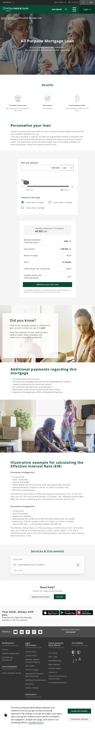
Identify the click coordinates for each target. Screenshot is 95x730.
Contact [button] (59, 596)
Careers (5, 649)
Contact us (52, 672)
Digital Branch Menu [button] (41, 597)
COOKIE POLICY (36, 722)
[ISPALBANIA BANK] (16, 9)
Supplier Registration (11, 653)
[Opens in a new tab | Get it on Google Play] (67, 612)
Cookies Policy (31, 655)
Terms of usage (31, 670)
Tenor (24, 180)
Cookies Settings (32, 688)
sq (83, 2)
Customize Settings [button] (79, 719)
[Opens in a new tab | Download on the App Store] (50, 612)
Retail (3, 18)
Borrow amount (29, 163)
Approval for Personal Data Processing (34, 674)
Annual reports (54, 668)
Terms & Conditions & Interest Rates (57, 677)
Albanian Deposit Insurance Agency (32, 660)
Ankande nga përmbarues (7, 658)
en (91, 2)
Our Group (57, 9)
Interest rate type (30, 197)
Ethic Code (52, 657)
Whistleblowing (54, 660)
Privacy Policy (30, 651)
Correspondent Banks (57, 682)
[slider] (26, 186)
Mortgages (12, 18)
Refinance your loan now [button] (48, 284)
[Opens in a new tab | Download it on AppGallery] (84, 612)
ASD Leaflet (30, 666)
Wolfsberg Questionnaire (35, 680)
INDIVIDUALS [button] (7, 2)
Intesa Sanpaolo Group (11, 673)
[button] (66, 9)
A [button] (73, 659)
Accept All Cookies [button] (79, 711)
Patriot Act (29, 684)
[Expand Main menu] (74, 9)
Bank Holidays (54, 664)
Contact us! (62, 2)
